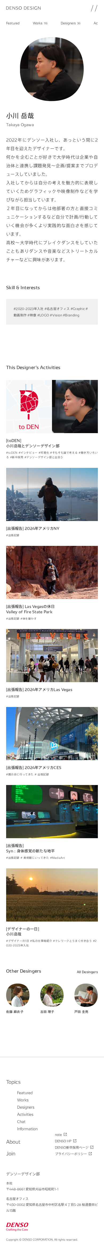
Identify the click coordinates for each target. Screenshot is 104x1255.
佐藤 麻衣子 (14, 1012)
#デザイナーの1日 (17, 941)
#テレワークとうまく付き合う (72, 941)
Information (27, 1128)
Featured (12, 23)
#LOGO (43, 315)
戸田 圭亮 (81, 1012)
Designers (70, 23)
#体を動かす (29, 618)
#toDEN (12, 452)
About (13, 1141)
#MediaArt (57, 858)
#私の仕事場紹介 (41, 941)
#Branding (71, 315)
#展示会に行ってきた (20, 774)
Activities (25, 1114)
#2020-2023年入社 (29, 308)
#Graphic (78, 308)
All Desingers (87, 972)
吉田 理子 (47, 1012)
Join (10, 1153)
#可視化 (44, 452)
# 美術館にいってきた (35, 858)
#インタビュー (28, 452)
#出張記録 (12, 535)
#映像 (31, 315)
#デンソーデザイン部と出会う (44, 457)
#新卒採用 (16, 457)
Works (40, 23)
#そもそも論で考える (64, 452)
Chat (21, 1121)
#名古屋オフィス (57, 308)
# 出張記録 (42, 774)
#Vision (56, 315)
